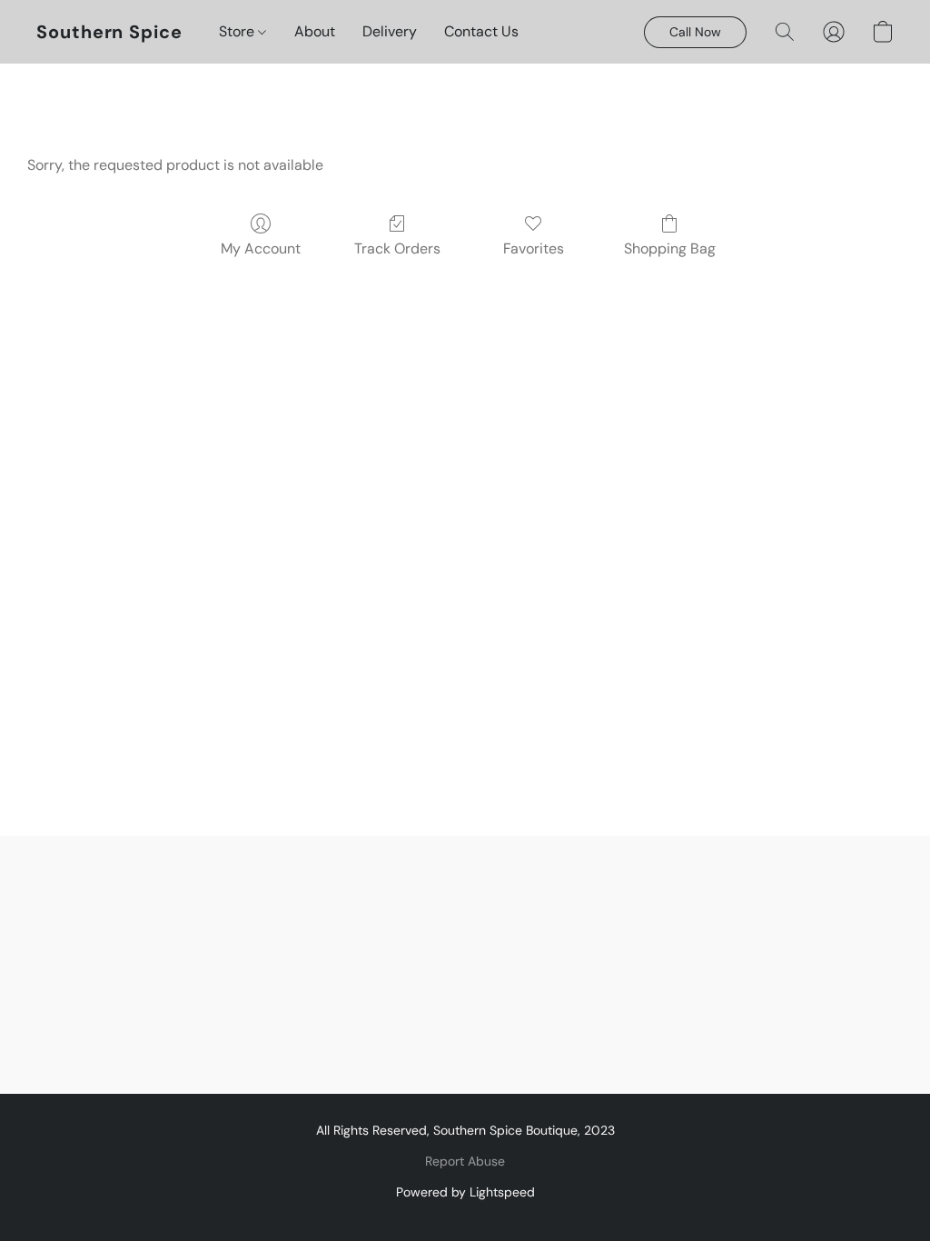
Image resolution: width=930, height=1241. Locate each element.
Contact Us (481, 31)
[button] (109, 32)
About (314, 31)
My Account (261, 248)
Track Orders (397, 248)
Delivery (389, 31)
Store (238, 31)
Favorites (533, 248)
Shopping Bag (670, 248)
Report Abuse (465, 1161)
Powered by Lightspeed (465, 1192)
